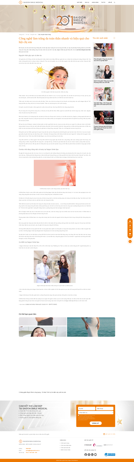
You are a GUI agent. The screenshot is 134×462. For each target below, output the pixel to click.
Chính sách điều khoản (66, 445)
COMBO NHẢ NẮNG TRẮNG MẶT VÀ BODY (35, 304)
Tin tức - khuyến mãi (31, 34)
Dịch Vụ (87, 2)
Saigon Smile (60, 49)
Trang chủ (21, 34)
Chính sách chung (65, 443)
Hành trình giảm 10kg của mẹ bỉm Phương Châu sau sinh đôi (104, 81)
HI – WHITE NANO (51, 304)
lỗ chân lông (40, 136)
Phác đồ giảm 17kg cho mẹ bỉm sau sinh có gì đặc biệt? (103, 59)
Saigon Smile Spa (69, 300)
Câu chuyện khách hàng (44, 34)
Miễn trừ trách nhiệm (65, 449)
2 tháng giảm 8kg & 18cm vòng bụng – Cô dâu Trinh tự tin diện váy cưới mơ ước (42, 392)
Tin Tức (103, 2)
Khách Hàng (95, 2)
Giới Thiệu (79, 2)
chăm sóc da (69, 285)
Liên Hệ (110, 2)
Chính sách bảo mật (65, 447)
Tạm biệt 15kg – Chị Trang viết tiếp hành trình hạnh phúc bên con (103, 104)
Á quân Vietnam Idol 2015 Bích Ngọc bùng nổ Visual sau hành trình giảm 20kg (103, 128)
